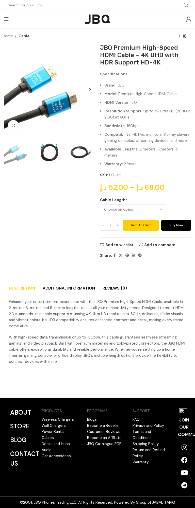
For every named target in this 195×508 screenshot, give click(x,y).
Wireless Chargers (58, 419)
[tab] (22, 287)
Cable (24, 36)
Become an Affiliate (104, 437)
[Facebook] (184, 459)
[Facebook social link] (114, 255)
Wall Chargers (54, 425)
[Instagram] (184, 447)
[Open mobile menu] (6, 19)
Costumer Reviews (103, 431)
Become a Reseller (103, 425)
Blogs (92, 419)
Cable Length (112, 199)
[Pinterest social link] (127, 255)
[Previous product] (179, 36)
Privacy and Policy (148, 425)
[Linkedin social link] (134, 255)
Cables (48, 437)
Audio (47, 449)
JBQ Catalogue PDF (104, 443)
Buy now (176, 225)
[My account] (189, 19)
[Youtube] (184, 472)
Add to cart (141, 225)
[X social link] (120, 255)
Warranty (141, 462)
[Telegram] (184, 485)
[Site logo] (97, 18)
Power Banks (53, 431)
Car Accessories (56, 456)
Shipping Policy (146, 443)
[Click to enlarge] (13, 125)
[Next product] (189, 36)
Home (8, 36)
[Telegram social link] (140, 255)
